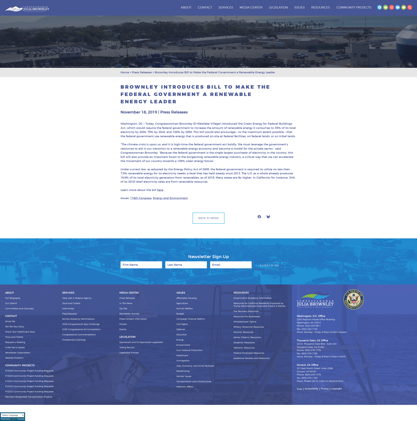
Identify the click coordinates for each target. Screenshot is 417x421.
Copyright (336, 389)
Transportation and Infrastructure (193, 382)
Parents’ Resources (243, 332)
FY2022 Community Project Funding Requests (29, 392)
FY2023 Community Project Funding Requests (29, 386)
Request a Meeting (15, 342)
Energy (180, 340)
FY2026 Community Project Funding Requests (29, 371)
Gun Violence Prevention (189, 350)
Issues (299, 7)
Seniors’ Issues (183, 376)
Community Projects (353, 7)
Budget (180, 314)
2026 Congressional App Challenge (81, 324)
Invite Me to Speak (15, 348)
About (186, 7)
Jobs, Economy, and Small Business (195, 366)
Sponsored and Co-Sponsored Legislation (141, 342)
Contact (205, 7)
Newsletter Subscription (17, 353)
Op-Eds (123, 309)
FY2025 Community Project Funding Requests (29, 376)
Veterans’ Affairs (184, 387)
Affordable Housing (186, 298)
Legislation (278, 7)
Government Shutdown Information (253, 298)
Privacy (325, 389)
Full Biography (12, 298)
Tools (299, 389)
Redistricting (182, 371)
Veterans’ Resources (244, 348)
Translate (20, 419)
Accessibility (311, 389)
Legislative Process (129, 353)
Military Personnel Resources (249, 327)
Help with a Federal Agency (77, 298)
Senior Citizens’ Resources (247, 337)
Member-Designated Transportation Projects (28, 397)
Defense (180, 329)
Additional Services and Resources (252, 358)
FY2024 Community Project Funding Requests (29, 381)
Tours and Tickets (14, 337)
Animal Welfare (184, 309)
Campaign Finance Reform (190, 319)
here (160, 190)
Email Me (10, 321)
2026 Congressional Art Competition (81, 329)
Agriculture (182, 303)
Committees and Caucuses (19, 309)
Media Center (251, 7)
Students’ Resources (244, 343)
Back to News (208, 218)
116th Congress (140, 198)
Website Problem (14, 358)
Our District (11, 303)
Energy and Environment (170, 198)
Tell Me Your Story (14, 327)
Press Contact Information (133, 319)
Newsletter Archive (129, 314)
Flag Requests (69, 314)
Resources (320, 7)
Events (122, 329)
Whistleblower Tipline (245, 322)
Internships (68, 309)
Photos (123, 324)
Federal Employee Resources (249, 353)
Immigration (183, 361)
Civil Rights (182, 324)
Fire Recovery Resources (246, 311)
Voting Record (126, 348)
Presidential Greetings (74, 340)
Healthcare (182, 356)
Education (181, 335)
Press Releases (127, 298)
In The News (125, 303)
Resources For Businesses (247, 317)
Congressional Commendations (79, 335)
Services (226, 7)
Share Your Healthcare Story (20, 332)
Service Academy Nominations (78, 319)
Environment (183, 345)
